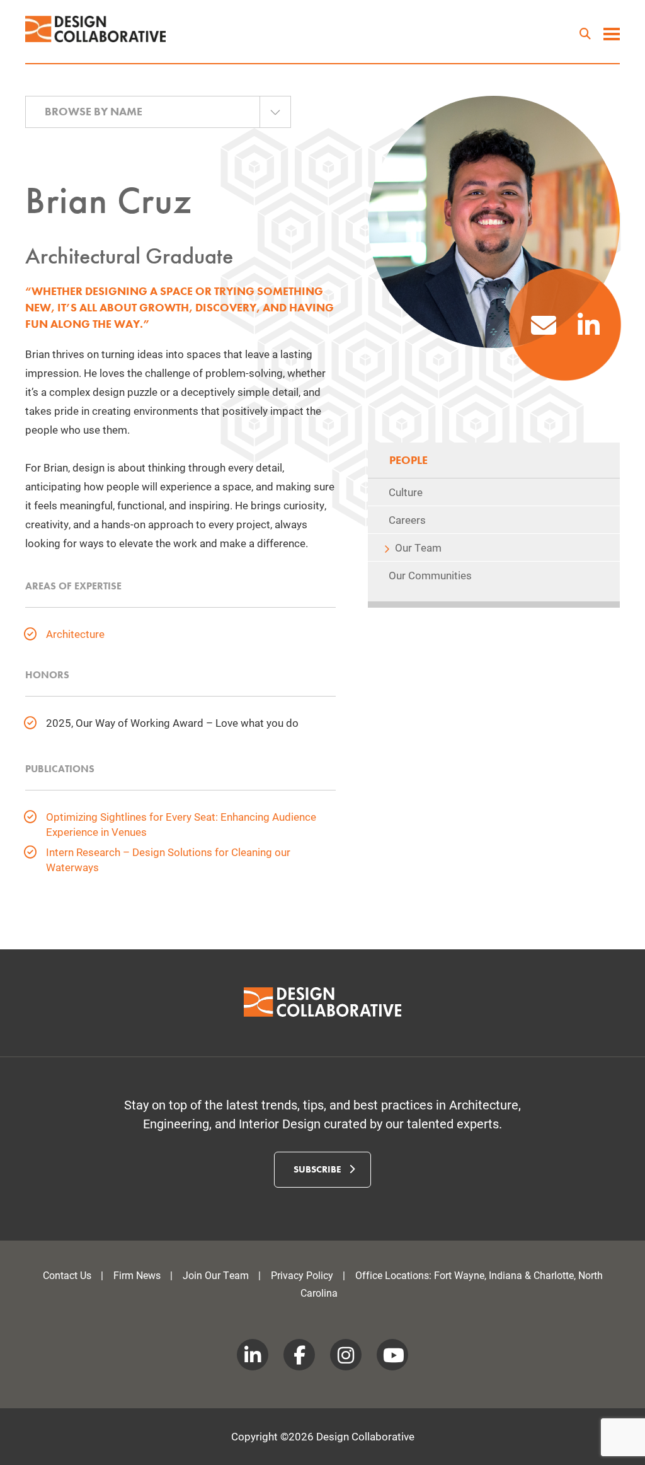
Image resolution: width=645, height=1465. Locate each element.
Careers (407, 519)
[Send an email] (544, 330)
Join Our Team (216, 1275)
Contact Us (67, 1275)
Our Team (418, 547)
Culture (406, 492)
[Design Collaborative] (95, 29)
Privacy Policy (302, 1275)
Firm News (137, 1275)
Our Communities (430, 575)
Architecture (75, 634)
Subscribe (319, 1169)
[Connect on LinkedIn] (588, 330)
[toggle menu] (611, 35)
